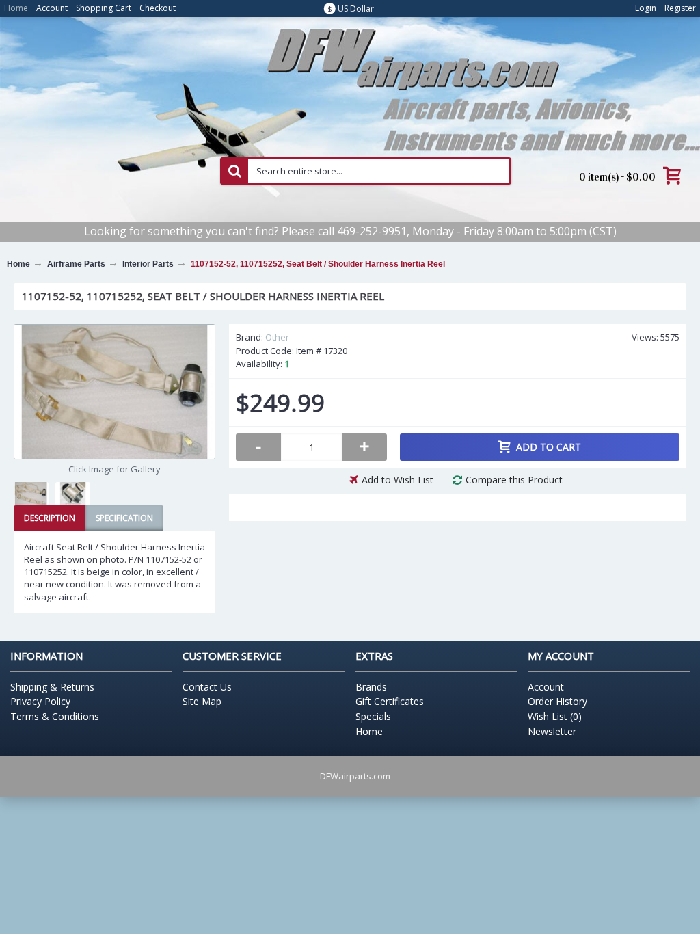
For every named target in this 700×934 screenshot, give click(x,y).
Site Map (202, 701)
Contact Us (207, 686)
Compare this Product (514, 479)
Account (546, 686)
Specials (373, 716)
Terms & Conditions (54, 716)
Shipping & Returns (52, 686)
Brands (371, 686)
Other (277, 337)
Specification (124, 518)
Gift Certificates (389, 701)
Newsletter (552, 731)
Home (369, 731)
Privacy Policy (40, 701)
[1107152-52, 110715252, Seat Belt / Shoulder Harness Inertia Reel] (114, 391)
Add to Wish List (397, 479)
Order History (557, 701)
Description (49, 518)
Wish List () (555, 716)
